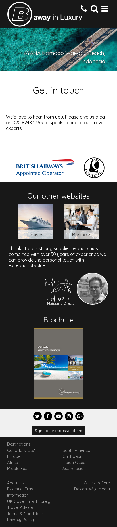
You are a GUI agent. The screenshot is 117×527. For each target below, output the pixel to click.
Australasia (72, 468)
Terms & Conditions (25, 513)
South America (76, 450)
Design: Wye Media (92, 489)
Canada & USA (21, 450)
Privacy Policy (20, 519)
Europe (13, 456)
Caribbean (72, 456)
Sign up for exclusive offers (58, 430)
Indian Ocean (75, 462)
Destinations (18, 444)
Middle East (18, 468)
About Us (15, 483)
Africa (12, 462)
